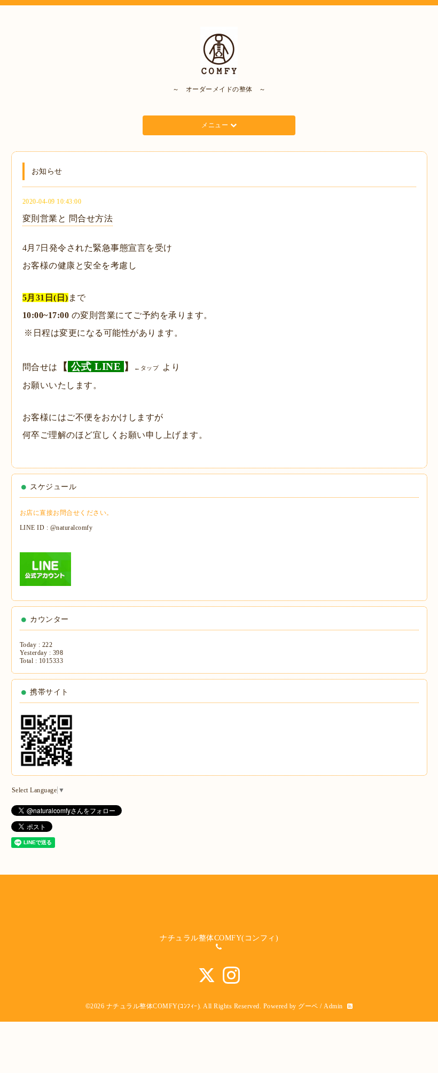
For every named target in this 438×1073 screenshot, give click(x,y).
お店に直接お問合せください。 (66, 512)
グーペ (308, 1006)
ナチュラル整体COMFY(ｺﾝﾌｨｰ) (153, 1006)
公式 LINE (96, 366)
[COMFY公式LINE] (45, 568)
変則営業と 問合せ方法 (67, 218)
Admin (333, 1006)
